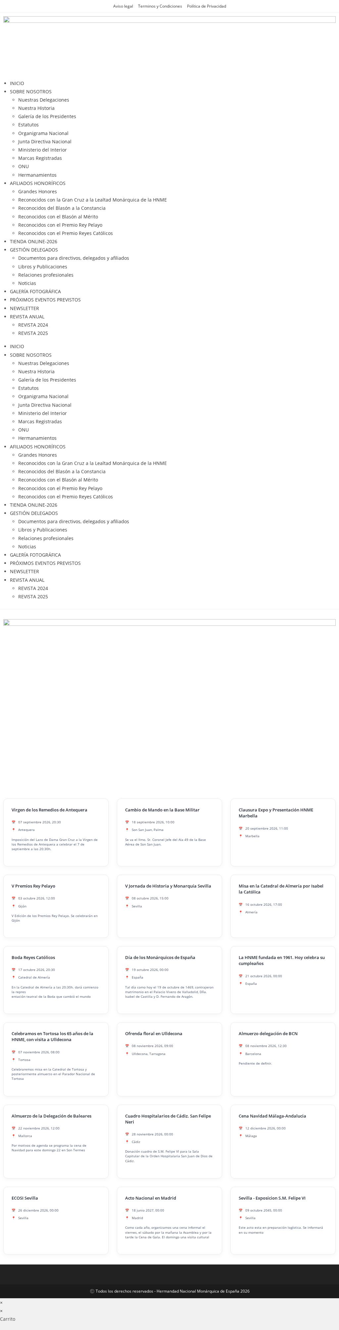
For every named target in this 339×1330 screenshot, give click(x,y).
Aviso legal (123, 6)
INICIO (17, 83)
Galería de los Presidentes (47, 116)
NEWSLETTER (24, 308)
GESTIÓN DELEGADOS (34, 250)
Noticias (27, 283)
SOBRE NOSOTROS (31, 91)
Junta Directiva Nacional (45, 141)
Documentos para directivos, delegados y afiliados (73, 258)
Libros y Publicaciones (42, 266)
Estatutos (28, 124)
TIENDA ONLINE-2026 (33, 241)
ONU (23, 166)
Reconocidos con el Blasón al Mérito (58, 216)
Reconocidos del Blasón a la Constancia (62, 208)
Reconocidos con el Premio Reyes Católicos (65, 233)
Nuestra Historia (36, 108)
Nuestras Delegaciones (43, 100)
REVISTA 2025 (33, 333)
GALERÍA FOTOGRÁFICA (35, 291)
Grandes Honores (37, 191)
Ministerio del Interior (42, 150)
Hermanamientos (37, 175)
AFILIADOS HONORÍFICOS (38, 183)
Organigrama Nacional (43, 133)
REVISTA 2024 (33, 325)
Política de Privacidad (206, 6)
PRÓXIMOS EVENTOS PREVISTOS (45, 300)
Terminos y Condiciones (160, 6)
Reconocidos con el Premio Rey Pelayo (60, 225)
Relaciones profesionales (45, 275)
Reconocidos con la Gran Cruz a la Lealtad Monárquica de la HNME (92, 200)
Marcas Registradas (40, 158)
